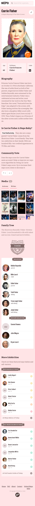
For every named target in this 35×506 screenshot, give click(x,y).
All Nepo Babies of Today (11, 418)
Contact (19, 486)
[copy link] (31, 12)
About (13, 486)
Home (4, 486)
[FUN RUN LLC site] (17, 495)
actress (5, 186)
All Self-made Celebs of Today (13, 473)
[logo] (5, 3)
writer (13, 186)
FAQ (8, 486)
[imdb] (30, 70)
